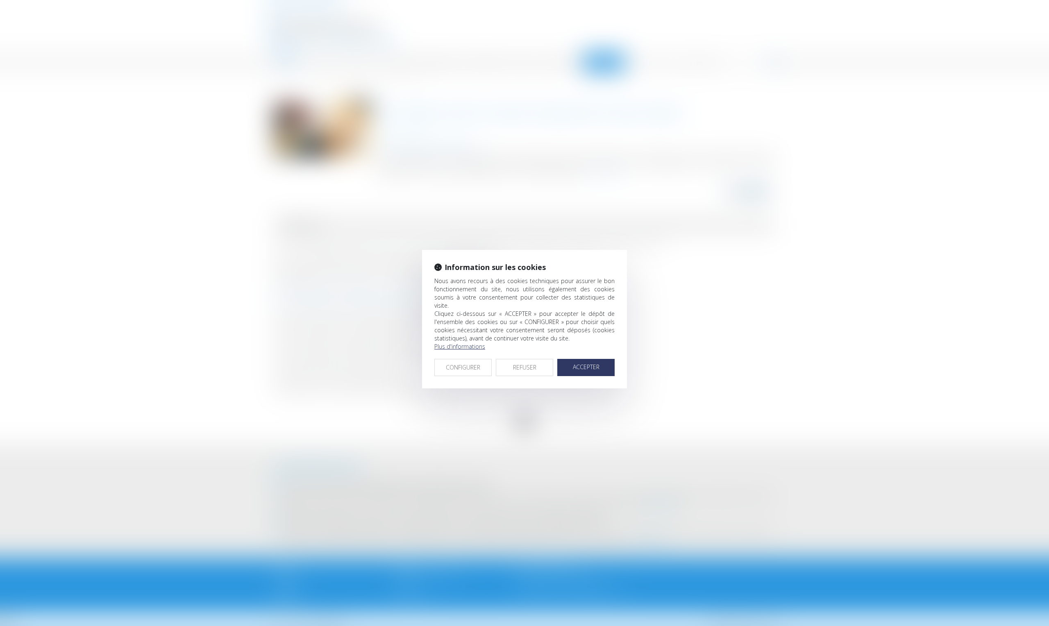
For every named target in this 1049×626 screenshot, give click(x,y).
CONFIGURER (463, 367)
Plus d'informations (459, 346)
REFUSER (524, 367)
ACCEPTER (586, 367)
